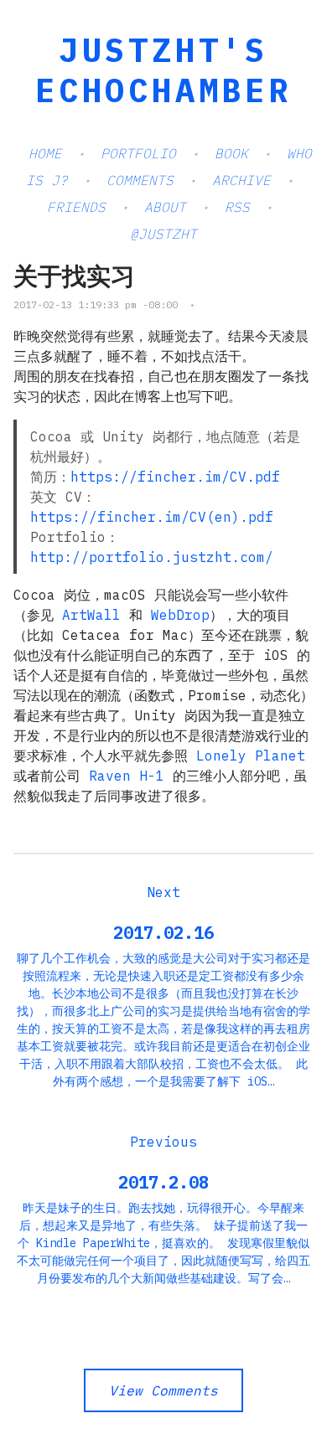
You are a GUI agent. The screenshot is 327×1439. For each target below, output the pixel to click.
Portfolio (138, 153)
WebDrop (180, 614)
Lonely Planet (250, 755)
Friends (76, 207)
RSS (237, 207)
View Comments (163, 1390)
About (165, 207)
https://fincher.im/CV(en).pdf (151, 516)
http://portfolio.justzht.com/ (151, 557)
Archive (241, 180)
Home (45, 153)
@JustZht (163, 233)
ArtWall (91, 614)
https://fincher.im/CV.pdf (175, 476)
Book (231, 153)
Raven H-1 (126, 775)
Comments (140, 180)
